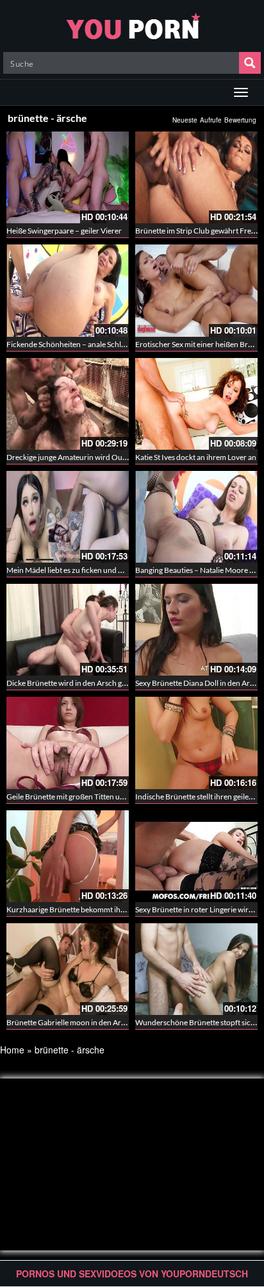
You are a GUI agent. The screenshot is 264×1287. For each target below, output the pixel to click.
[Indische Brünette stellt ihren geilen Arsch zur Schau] (196, 742)
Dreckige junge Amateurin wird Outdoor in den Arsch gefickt (107, 457)
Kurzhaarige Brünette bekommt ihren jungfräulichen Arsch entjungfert (124, 909)
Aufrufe (211, 119)
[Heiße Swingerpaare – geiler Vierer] (67, 177)
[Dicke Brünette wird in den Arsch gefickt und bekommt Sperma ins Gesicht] (67, 630)
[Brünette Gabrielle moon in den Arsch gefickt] (67, 969)
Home (12, 1049)
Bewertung (240, 119)
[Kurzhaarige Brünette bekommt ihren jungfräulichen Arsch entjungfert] (67, 856)
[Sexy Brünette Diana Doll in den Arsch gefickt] (196, 630)
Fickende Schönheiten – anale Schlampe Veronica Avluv (99, 344)
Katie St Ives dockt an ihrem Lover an (195, 457)
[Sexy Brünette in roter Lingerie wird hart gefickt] (196, 856)
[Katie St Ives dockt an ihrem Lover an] (196, 404)
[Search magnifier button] (250, 63)
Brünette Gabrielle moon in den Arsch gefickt (81, 1022)
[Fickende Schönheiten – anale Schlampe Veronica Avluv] (67, 290)
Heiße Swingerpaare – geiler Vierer (64, 230)
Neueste (184, 119)
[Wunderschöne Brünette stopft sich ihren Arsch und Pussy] (196, 969)
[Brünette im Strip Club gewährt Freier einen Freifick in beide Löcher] (196, 177)
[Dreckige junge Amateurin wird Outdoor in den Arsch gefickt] (67, 404)
